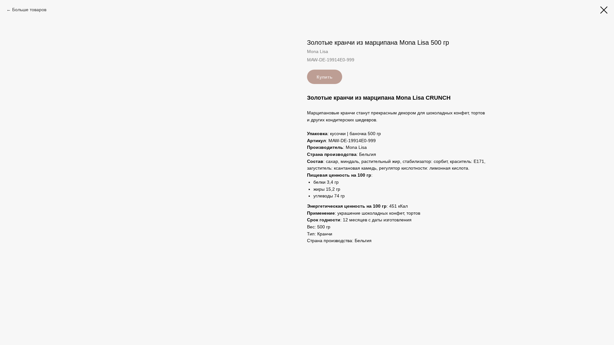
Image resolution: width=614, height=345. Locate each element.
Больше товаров (29, 9)
